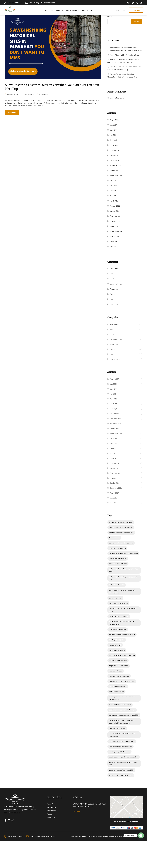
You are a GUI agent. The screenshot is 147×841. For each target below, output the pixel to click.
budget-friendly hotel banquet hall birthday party (123, 570)
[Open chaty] (141, 835)
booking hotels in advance (118, 564)
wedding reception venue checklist (121, 775)
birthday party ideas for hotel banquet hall (123, 553)
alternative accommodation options (121, 532)
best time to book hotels (117, 548)
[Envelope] (141, 3)
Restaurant (114, 289)
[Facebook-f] (5, 820)
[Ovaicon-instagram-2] (133, 3)
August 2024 (114, 236)
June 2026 (113, 130)
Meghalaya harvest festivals (118, 666)
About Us (49, 10)
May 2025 (113, 191)
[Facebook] (128, 3)
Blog (110, 10)
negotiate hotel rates (116, 691)
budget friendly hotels (116, 585)
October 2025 (114, 170)
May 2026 (113, 135)
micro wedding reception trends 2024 (121, 681)
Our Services (71, 10)
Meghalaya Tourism (115, 671)
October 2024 (115, 226)
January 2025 (114, 211)
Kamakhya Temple (115, 645)
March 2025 (114, 201)
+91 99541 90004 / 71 (15, 3)
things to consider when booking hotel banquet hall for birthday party (122, 721)
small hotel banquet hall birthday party (122, 710)
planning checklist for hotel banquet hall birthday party (122, 698)
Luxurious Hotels (116, 284)
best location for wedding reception (121, 543)
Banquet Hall (88, 10)
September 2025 (116, 175)
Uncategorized (29, 94)
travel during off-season (117, 728)
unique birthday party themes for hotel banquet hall (122, 734)
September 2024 (116, 231)
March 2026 (114, 145)
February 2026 (115, 150)
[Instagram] (12, 820)
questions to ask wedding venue (120, 705)
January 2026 (114, 155)
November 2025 (115, 165)
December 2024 (115, 216)
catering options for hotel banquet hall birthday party (122, 591)
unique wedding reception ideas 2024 (121, 741)
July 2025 (113, 181)
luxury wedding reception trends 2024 (122, 655)
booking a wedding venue (117, 558)
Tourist (112, 294)
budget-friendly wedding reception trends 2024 (123, 578)
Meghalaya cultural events (118, 660)
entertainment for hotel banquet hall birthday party (121, 623)
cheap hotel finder (115, 598)
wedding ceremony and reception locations (123, 757)
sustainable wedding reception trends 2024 (124, 715)
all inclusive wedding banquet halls (120, 527)
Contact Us (120, 10)
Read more (12, 112)
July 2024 (113, 241)
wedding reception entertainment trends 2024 (123, 763)
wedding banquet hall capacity (119, 752)
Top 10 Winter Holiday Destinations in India (125, 55)
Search (109, 16)
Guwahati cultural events (117, 629)
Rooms (58, 10)
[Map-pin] (9, 820)
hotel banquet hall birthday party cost (122, 635)
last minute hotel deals (117, 650)
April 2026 (113, 140)
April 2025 (113, 196)
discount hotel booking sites (118, 616)
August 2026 (114, 120)
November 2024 (115, 221)
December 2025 (115, 160)
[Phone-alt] (137, 3)
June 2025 (113, 186)
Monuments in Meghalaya (117, 686)
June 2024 (113, 246)
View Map (76, 812)
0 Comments (43, 94)
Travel (112, 299)
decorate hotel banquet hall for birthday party (122, 609)
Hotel (112, 279)
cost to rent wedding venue (118, 603)
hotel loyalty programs (116, 640)
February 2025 (115, 206)
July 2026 (113, 125)
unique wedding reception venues (120, 746)
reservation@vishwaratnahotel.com (42, 3)
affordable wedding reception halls (120, 522)
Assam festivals (114, 538)
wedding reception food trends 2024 (121, 770)
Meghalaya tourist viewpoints (119, 676)
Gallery (101, 10)
